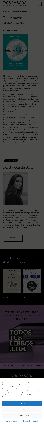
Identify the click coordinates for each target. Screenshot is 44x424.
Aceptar (22, 403)
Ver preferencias (22, 416)
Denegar (22, 409)
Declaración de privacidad (29, 421)
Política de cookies (11, 421)
